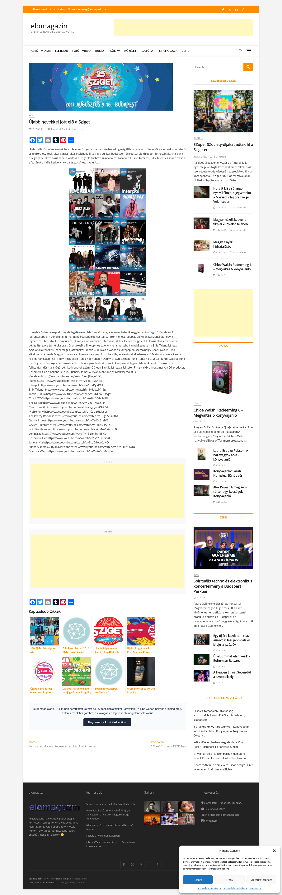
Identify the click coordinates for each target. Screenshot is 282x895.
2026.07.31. (221, 230)
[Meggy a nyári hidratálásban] (201, 245)
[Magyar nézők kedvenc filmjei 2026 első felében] (201, 223)
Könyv (115, 50)
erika (197, 742)
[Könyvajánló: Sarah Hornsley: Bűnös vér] (201, 474)
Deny (229, 879)
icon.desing (62, 878)
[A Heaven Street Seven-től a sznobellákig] (201, 676)
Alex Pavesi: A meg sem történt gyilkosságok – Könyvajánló (230, 491)
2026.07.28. (221, 252)
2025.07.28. (221, 502)
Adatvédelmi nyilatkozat (209, 888)
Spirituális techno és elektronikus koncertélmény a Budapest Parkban (223, 586)
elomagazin (49, 26)
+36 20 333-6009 (214, 808)
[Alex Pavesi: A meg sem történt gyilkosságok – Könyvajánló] (201, 490)
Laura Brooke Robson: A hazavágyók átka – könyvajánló (230, 454)
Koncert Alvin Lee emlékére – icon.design (219, 765)
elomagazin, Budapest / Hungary (223, 802)
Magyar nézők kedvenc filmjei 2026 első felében (230, 222)
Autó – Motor (41, 50)
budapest (56, 129)
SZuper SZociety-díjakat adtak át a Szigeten (111, 804)
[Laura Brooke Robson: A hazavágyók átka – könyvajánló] (201, 454)
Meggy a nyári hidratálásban (223, 244)
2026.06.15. (221, 465)
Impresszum (256, 888)
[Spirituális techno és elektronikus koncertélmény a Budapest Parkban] (223, 548)
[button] (274, 851)
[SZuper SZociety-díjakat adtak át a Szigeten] (223, 111)
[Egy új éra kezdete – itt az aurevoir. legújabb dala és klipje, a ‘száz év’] (201, 639)
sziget (75, 129)
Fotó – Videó (81, 50)
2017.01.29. (37, 129)
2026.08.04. (221, 207)
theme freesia (48, 882)
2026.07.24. (221, 275)
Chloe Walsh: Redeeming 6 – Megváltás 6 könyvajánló (232, 267)
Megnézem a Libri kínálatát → (107, 722)
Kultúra (147, 50)
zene (80, 129)
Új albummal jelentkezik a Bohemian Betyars (231, 658)
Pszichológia (167, 50)
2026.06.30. (201, 597)
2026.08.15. (201, 156)
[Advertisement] (183, 27)
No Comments (219, 156)
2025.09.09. (221, 481)
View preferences (261, 879)
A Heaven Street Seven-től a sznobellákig (232, 674)
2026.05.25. (221, 650)
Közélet (130, 50)
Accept (198, 879)
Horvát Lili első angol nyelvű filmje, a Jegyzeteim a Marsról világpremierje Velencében (232, 195)
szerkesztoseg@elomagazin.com (89, 9)
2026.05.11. (221, 666)
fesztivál (66, 129)
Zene (185, 50)
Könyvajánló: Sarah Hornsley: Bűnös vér (227, 473)
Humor (100, 50)
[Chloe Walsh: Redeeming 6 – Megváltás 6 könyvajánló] (201, 268)
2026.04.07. (221, 682)
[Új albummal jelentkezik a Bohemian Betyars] (201, 659)
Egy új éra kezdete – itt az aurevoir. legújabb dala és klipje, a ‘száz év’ (232, 640)
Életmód (61, 50)
